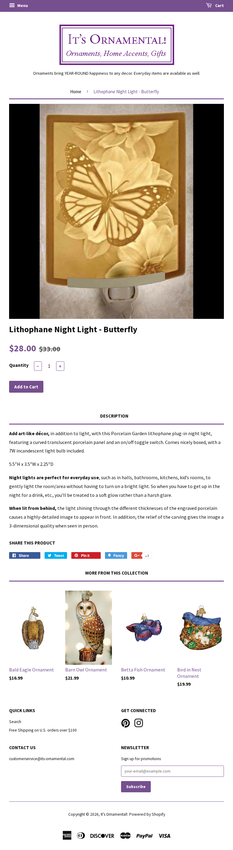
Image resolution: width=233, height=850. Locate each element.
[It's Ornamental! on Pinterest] (125, 722)
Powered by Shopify (147, 814)
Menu (22, 5)
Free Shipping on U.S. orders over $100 (43, 730)
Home (75, 91)
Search (15, 721)
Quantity (19, 365)
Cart (219, 5)
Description (114, 416)
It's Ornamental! (114, 814)
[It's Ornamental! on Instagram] (138, 722)
